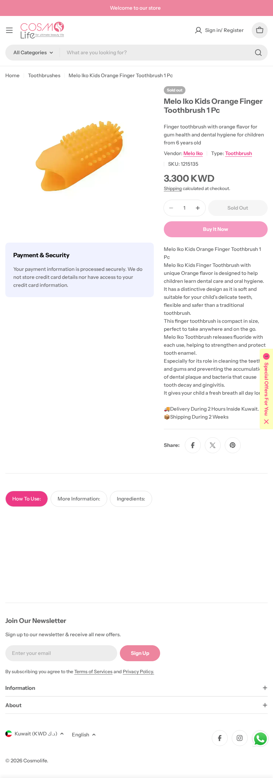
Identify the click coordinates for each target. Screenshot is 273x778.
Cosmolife (35, 760)
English (80, 734)
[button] (266, 389)
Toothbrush (238, 153)
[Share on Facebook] (193, 445)
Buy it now (215, 229)
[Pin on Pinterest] (233, 445)
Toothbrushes (44, 75)
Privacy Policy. (138, 672)
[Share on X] (213, 445)
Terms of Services (93, 672)
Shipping (173, 188)
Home (12, 75)
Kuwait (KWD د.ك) (36, 733)
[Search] (258, 53)
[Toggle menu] (9, 30)
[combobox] (136, 53)
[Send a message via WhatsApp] (260, 739)
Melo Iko (193, 153)
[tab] (26, 499)
